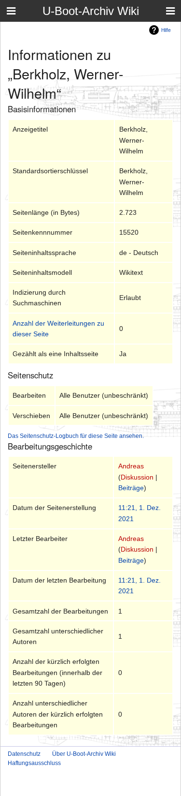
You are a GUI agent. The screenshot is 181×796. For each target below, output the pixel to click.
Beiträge (131, 488)
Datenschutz (24, 754)
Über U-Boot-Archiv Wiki (84, 754)
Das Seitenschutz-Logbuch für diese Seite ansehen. (76, 436)
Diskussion (137, 477)
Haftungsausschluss (34, 763)
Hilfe (166, 29)
